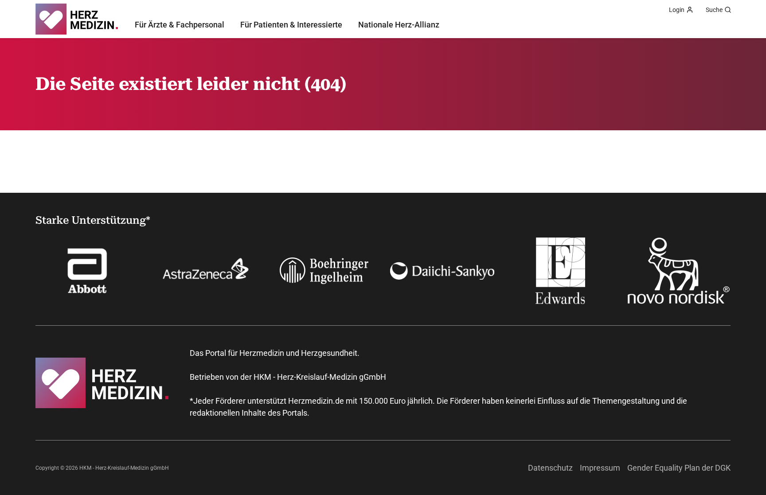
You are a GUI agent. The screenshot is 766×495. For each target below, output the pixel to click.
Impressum (600, 467)
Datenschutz (550, 467)
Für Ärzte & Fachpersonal (179, 24)
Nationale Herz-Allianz (398, 24)
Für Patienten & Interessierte (291, 24)
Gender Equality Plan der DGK (679, 467)
